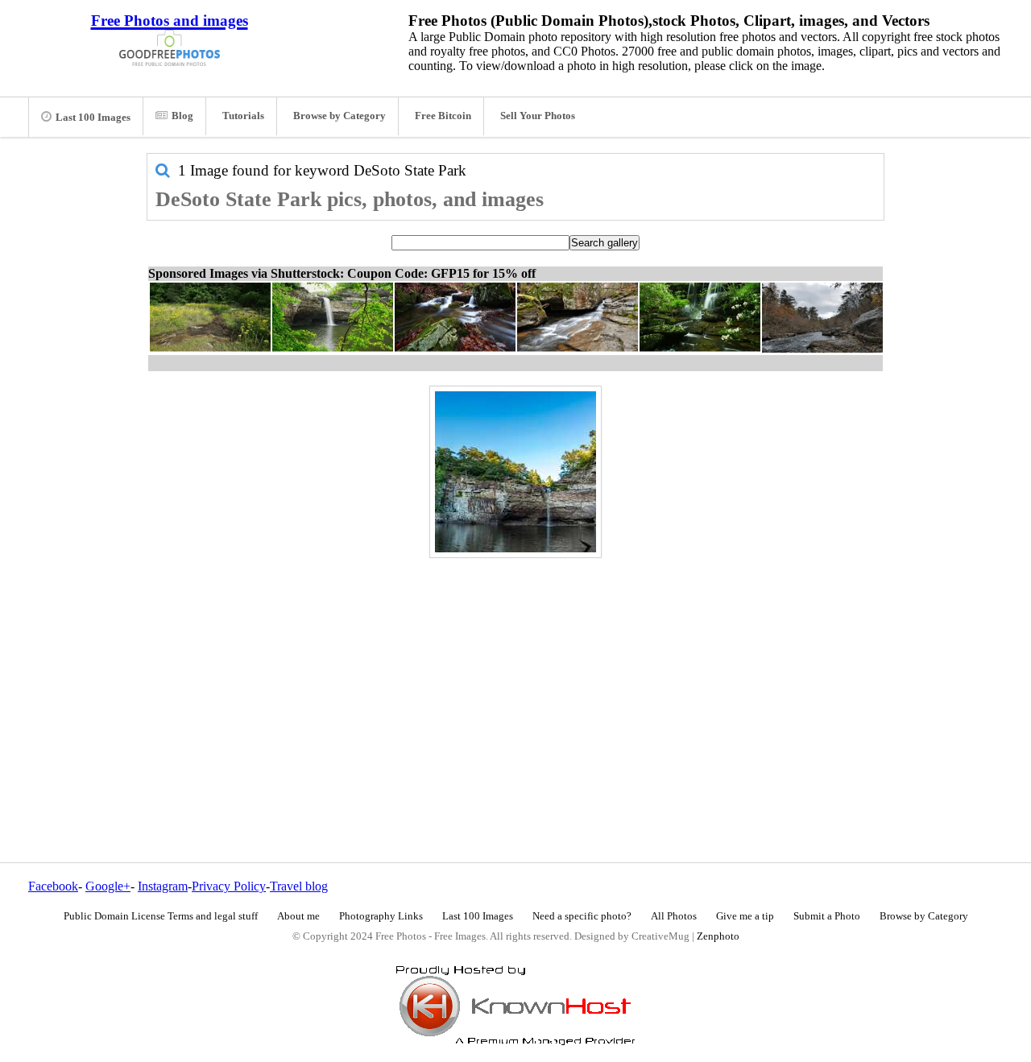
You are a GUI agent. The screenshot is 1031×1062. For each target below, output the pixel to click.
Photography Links (381, 916)
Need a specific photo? (581, 916)
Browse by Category (339, 116)
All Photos (674, 916)
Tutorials (243, 116)
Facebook (53, 886)
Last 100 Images (93, 117)
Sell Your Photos (537, 116)
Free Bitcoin (443, 116)
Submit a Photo (826, 916)
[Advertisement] (515, 675)
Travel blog (299, 886)
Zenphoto (718, 936)
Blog (182, 116)
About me (298, 916)
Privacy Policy (229, 886)
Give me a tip (745, 916)
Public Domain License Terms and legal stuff (161, 916)
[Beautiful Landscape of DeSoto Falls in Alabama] (515, 472)
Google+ (107, 886)
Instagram (163, 886)
